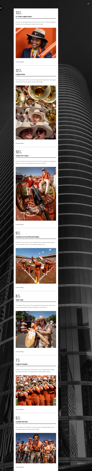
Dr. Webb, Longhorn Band (24, 16)
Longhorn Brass (20, 74)
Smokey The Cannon (22, 156)
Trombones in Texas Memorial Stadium (27, 237)
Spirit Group (19, 300)
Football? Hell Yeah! (22, 422)
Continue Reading (20, 62)
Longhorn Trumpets (21, 364)
